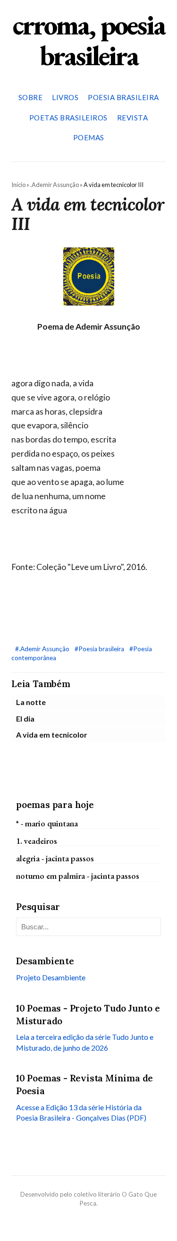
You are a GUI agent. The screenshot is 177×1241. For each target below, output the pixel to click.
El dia (25, 718)
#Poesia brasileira (100, 649)
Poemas (88, 137)
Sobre (30, 97)
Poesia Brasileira (123, 97)
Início (18, 184)
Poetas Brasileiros (68, 117)
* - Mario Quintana (47, 823)
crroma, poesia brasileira (89, 40)
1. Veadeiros (36, 840)
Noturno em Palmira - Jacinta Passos (77, 875)
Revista (132, 117)
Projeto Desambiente (50, 977)
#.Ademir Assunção (43, 649)
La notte (31, 701)
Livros (65, 97)
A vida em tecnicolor (51, 734)
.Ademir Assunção (54, 184)
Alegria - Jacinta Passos (55, 858)
